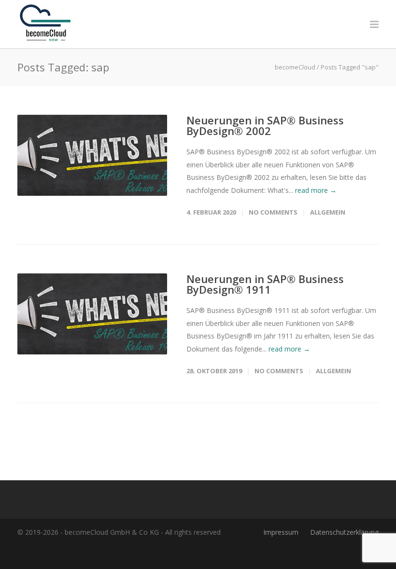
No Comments (273, 212)
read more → (316, 190)
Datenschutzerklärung (344, 532)
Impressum (280, 532)
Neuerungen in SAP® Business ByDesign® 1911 (265, 284)
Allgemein (327, 212)
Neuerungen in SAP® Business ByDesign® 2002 (265, 125)
